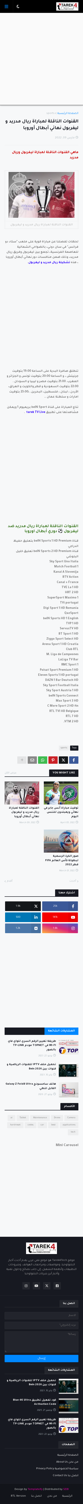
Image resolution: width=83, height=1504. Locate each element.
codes (30, 1125)
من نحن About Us (67, 1462)
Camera (71, 1118)
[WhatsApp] (42, 760)
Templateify (35, 1489)
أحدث (72, 881)
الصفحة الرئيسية (67, 113)
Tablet (23, 1118)
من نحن (52, 1496)
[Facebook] (73, 760)
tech (73, 1132)
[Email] (32, 760)
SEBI (66, 1489)
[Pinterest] (53, 760)
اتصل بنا (36, 1496)
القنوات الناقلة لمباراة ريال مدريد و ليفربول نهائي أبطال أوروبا (24, 812)
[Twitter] (63, 760)
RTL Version (18, 1496)
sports (50, 113)
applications (69, 1125)
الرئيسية (67, 1496)
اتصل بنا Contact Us (65, 1475)
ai (11, 1118)
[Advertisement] (41, 58)
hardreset (15, 1125)
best (53, 1125)
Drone (57, 1118)
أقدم (9, 881)
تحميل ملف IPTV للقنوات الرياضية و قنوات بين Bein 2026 (31, 1066)
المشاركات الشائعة (61, 1031)
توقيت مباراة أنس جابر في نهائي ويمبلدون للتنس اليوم (61, 812)
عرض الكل (11, 773)
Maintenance (40, 1118)
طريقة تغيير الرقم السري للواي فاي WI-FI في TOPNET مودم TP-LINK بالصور (32, 1045)
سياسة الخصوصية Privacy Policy (57, 1468)
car (42, 1125)
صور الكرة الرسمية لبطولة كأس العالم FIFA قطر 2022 (61, 860)
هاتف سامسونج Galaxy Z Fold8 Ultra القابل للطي (31, 1086)
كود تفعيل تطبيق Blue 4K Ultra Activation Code (34, 1402)
